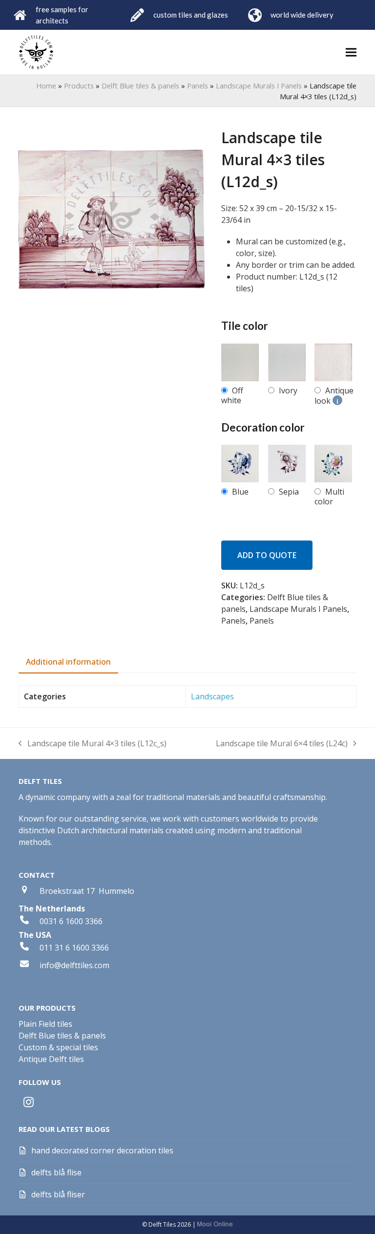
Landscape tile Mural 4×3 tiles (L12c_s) (93, 743)
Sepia (289, 491)
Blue (240, 491)
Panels (197, 85)
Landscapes (212, 696)
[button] (351, 52)
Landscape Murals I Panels (259, 85)
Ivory (288, 390)
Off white (232, 395)
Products (79, 85)
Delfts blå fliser (58, 1194)
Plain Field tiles (45, 1023)
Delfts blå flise (56, 1172)
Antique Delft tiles (51, 1059)
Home (46, 85)
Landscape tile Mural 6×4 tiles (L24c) (282, 743)
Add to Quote (266, 555)
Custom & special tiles (58, 1047)
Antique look (334, 395)
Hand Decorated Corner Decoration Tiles (102, 1150)
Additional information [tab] (68, 661)
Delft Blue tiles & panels (140, 85)
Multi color (329, 496)
